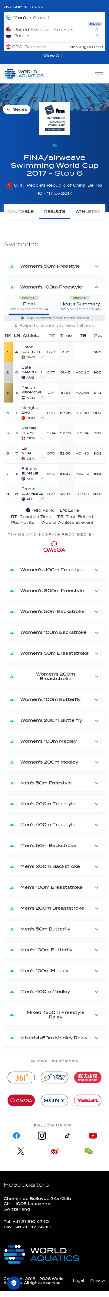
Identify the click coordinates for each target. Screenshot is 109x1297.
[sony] (54, 1100)
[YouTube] (92, 1135)
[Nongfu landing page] (88, 1077)
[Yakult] (88, 1100)
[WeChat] (88, 1151)
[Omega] (21, 1100)
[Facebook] (16, 1135)
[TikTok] (67, 1135)
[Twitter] (21, 1151)
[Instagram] (41, 1135)
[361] (21, 1077)
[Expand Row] (78, 351)
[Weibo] (54, 1151)
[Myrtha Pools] (54, 1077)
